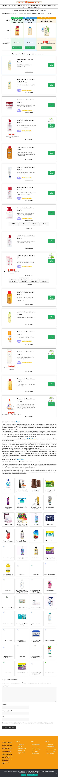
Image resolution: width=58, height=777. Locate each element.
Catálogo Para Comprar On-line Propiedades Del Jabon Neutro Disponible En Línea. (50, 557)
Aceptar (23, 774)
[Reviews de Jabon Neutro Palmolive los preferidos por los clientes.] (22, 501)
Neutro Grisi (22, 574)
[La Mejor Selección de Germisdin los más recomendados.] (50, 616)
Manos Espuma (36, 524)
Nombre (4, 704)
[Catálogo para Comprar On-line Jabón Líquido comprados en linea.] (36, 584)
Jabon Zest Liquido (50, 590)
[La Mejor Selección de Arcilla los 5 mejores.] (22, 518)
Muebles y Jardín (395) (51, 749)
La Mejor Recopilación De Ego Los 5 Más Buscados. (36, 624)
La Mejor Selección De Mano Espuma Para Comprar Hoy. (36, 508)
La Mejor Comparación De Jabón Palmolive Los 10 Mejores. (50, 490)
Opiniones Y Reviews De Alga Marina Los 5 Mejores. (22, 490)
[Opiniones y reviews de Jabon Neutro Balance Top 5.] (50, 534)
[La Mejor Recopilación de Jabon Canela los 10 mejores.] (36, 666)
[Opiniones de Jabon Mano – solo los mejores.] (22, 534)
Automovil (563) (21, 744)
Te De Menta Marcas (22, 607)
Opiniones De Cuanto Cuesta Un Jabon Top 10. (8, 541)
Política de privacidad (32, 774)
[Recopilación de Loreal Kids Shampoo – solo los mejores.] (8, 601)
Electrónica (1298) (35, 747)
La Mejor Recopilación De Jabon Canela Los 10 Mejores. (36, 673)
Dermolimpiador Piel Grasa (35, 607)
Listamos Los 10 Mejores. (8, 490)
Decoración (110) (21, 750)
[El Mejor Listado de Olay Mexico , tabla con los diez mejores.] (8, 666)
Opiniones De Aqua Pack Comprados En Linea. (8, 657)
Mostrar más (29, 228)
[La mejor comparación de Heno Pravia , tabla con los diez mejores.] (36, 568)
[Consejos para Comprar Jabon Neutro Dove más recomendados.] (8, 634)
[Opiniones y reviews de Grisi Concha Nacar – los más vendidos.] (36, 634)
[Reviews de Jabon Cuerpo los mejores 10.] (8, 501)
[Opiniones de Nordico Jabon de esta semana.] (50, 518)
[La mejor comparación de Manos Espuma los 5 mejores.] (36, 518)
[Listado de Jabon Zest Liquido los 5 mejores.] (50, 584)
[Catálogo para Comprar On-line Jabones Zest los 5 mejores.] (22, 616)
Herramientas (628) (36, 749)
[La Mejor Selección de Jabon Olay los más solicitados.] (50, 501)
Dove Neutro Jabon (8, 640)
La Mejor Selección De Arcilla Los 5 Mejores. (22, 525)
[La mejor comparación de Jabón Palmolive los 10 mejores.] (50, 483)
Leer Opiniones (17, 47)
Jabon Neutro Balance (49, 540)
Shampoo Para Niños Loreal (8, 607)
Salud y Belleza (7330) (51, 751)
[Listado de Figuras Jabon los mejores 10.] (36, 483)
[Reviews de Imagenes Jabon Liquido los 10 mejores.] (8, 616)
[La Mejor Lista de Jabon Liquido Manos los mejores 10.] (50, 666)
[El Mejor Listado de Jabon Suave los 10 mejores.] (8, 584)
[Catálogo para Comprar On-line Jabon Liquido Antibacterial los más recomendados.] (50, 634)
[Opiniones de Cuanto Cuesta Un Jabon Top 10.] (8, 534)
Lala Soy (50, 656)
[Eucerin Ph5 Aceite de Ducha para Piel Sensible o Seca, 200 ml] (17, 30)
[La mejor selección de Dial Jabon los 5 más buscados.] (50, 601)
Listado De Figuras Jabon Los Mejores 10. (36, 490)
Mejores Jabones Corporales (8, 508)
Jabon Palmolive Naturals (22, 672)
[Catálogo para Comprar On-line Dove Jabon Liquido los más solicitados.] (22, 584)
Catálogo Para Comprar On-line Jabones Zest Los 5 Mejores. (22, 624)
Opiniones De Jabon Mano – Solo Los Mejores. (22, 541)
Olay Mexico (8, 672)
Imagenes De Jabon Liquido (8, 623)
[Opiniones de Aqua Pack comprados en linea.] (8, 650)
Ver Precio (51, 65)
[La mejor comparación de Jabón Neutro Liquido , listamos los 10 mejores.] (8, 483)
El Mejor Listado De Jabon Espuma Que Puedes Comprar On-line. (22, 557)
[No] (56, 773)
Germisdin (50, 623)
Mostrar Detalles (29, 72)
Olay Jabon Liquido (50, 507)
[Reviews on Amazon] (46, 42)
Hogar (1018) (35, 751)
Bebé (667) (20, 746)
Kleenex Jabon (22, 656)
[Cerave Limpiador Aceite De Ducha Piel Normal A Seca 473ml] (46, 30)
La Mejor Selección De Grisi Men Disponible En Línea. (36, 657)
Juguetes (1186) (35, 753)
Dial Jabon (50, 607)
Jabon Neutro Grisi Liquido (49, 574)
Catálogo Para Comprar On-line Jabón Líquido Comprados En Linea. (36, 591)
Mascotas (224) (50, 744)
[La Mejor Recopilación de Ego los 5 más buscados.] (36, 616)
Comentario (5, 686)
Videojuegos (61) (50, 753)
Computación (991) (22, 748)
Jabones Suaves (8, 590)
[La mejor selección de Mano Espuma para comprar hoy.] (36, 501)
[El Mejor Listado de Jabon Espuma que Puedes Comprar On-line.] (22, 550)
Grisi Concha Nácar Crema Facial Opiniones (35, 641)
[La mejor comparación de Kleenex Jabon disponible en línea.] (22, 650)
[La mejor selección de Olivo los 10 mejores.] (8, 568)
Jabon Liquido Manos (50, 672)
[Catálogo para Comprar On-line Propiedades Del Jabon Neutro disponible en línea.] (50, 550)
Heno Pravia (35, 574)
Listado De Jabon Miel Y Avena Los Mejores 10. (36, 557)
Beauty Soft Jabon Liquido (49, 640)
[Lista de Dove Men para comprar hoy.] (8, 550)
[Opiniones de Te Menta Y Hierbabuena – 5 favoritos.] (22, 601)
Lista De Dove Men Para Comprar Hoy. (8, 557)
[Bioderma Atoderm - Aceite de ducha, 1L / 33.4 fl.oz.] (30, 30)
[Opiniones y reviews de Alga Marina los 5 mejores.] (22, 483)
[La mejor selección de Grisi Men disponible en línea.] (36, 650)
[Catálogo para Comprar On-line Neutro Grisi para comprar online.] (22, 568)
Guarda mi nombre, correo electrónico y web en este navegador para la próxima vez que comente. (28, 723)
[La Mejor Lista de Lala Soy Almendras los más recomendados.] (50, 650)
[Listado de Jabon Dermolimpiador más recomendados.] (36, 601)
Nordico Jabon (50, 524)
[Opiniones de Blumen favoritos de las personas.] (36, 534)
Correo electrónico (7, 710)
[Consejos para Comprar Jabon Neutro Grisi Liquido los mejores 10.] (50, 568)
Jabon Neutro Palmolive (22, 507)
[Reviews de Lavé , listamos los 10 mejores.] (8, 518)
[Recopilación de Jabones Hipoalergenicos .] (22, 634)
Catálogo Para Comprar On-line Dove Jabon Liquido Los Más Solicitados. (22, 591)
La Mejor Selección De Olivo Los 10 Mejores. (8, 575)
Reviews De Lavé (8, 524)
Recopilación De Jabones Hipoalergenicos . (22, 641)
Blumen (36, 540)
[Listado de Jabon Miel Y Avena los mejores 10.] (36, 550)
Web (3, 717)
